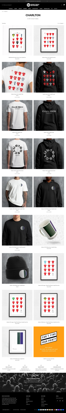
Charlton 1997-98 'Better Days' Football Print (17, 358)
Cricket (20, 8)
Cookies (42, 402)
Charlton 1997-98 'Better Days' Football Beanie (17, 285)
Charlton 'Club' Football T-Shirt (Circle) (17, 170)
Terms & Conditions (44, 404)
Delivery (42, 398)
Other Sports (35, 8)
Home (3, 11)
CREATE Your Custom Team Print (48, 358)
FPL (52, 8)
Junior (41, 8)
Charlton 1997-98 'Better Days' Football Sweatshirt (17, 247)
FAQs (27, 402)
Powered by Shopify (23, 409)
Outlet (55, 8)
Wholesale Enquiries (29, 401)
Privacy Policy (43, 401)
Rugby (15, 8)
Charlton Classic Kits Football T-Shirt (17, 94)
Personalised (47, 8)
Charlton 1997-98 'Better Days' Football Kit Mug (48, 247)
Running (25, 8)
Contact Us (28, 404)
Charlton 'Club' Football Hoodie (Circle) (49, 170)
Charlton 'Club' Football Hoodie (49, 132)
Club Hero (27, 399)
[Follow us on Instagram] (62, 400)
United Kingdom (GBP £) (6, 409)
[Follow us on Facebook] (57, 400)
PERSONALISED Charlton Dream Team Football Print (17, 57)
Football (11, 8)
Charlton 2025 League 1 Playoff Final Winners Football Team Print (48, 285)
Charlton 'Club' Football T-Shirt (17, 132)
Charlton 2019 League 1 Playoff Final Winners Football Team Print (17, 322)
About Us (27, 398)
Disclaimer (43, 405)
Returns (42, 399)
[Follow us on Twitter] (60, 400)
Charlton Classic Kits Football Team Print (49, 57)
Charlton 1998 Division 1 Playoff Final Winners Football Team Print (49, 322)
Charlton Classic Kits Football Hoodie (49, 94)
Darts (29, 8)
